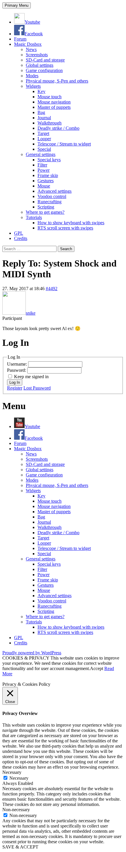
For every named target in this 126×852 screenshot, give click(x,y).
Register (14, 387)
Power (44, 170)
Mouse (44, 185)
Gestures (46, 180)
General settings (40, 154)
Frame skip (48, 175)
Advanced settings (54, 191)
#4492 (51, 288)
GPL (18, 233)
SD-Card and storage (45, 59)
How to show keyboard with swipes (71, 222)
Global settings (39, 65)
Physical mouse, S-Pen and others (57, 80)
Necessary (18, 778)
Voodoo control (52, 196)
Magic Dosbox (28, 44)
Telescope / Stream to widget (64, 143)
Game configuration (44, 70)
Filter (42, 164)
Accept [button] (96, 668)
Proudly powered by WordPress (31, 652)
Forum (20, 38)
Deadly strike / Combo (58, 128)
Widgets (33, 86)
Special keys (49, 159)
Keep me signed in (31, 376)
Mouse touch (50, 96)
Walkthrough (50, 122)
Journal (44, 117)
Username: (17, 364)
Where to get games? (45, 212)
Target (43, 133)
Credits (20, 238)
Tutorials (34, 217)
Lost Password (37, 387)
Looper (44, 138)
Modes (32, 75)
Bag (41, 112)
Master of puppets (54, 107)
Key (41, 91)
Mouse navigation (54, 101)
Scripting (46, 206)
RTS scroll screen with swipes (65, 227)
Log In (14, 382)
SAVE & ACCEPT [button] (20, 846)
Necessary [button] (11, 772)
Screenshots (37, 54)
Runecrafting (50, 201)
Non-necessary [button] (16, 809)
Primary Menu (16, 5)
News (31, 49)
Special (44, 149)
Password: (17, 370)
